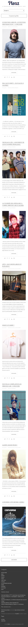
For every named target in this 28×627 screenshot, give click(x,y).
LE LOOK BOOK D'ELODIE (6, 583)
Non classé (3, 587)
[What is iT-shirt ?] (14, 358)
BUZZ (2, 574)
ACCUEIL (3, 619)
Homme (13, 26)
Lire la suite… (14, 72)
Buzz (9, 610)
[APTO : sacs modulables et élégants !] (14, 299)
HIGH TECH (3, 580)
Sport (2, 589)
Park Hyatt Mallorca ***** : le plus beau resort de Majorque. (13, 595)
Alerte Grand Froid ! (9, 445)
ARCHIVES (3, 621)
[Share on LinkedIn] (12, 77)
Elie (6, 26)
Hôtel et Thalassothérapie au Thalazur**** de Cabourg (12, 604)
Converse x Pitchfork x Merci (13, 502)
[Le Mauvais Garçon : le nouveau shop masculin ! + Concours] (14, 57)
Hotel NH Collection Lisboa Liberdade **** (10, 602)
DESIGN (2, 575)
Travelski (17, 613)
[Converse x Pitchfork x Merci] (14, 535)
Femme (13, 268)
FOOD (2, 578)
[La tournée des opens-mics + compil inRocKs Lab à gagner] (14, 239)
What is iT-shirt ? (8, 325)
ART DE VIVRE (4, 572)
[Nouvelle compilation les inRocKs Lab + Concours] (14, 419)
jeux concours (18, 610)
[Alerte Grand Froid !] (14, 478)
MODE (16, 26)
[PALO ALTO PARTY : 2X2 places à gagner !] (14, 118)
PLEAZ (8, 624)
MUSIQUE (16, 87)
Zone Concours (4, 610)
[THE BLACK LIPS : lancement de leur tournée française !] (14, 178)
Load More (14, 559)
